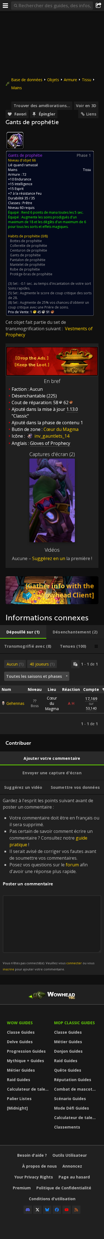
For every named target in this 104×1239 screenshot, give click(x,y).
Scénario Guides (70, 1098)
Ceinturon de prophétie (28, 250)
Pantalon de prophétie (27, 259)
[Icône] (15, 140)
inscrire (8, 969)
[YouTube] (66, 1210)
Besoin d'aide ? (32, 1155)
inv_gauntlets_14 (51, 436)
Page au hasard (74, 1177)
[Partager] (98, 5)
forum (72, 865)
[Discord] (28, 1210)
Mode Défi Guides (71, 1108)
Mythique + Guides (25, 1060)
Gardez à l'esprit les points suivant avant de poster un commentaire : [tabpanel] (51, 884)
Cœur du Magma (52, 703)
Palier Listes (19, 1098)
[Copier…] (75, 664)
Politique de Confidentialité (63, 1187)
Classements (67, 1127)
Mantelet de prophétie (27, 264)
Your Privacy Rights (33, 1177)
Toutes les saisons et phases (34, 676)
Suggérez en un (48, 558)
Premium (22, 1187)
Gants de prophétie (25, 255)
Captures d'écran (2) (52, 454)
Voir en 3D (86, 105)
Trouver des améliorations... (42, 105)
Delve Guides (20, 1041)
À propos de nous (39, 1166)
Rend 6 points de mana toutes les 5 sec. (52, 212)
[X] (37, 1210)
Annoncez (72, 1166)
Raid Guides (18, 1079)
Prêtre (27, 203)
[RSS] (76, 1210)
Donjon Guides (68, 1051)
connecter (74, 963)
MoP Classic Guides (74, 1022)
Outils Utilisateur (69, 1155)
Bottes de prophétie (26, 240)
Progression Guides (26, 1051)
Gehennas (15, 703)
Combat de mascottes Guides (76, 1089)
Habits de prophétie (24, 236)
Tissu (86, 79)
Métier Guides (21, 1070)
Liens (91, 114)
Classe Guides (21, 1032)
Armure (70, 79)
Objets (53, 79)
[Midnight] (17, 1108)
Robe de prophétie (25, 269)
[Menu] (5, 5)
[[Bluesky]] (47, 1210)
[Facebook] (57, 1210)
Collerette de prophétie (28, 245)
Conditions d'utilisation (52, 1198)
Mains (16, 87)
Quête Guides (67, 1070)
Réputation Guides (72, 1079)
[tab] (23, 632)
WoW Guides (20, 1022)
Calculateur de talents (29, 1089)
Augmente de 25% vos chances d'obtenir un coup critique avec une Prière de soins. (48, 305)
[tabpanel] (52, 694)
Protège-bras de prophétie (31, 274)
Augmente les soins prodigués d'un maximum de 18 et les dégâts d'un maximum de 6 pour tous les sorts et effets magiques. (47, 222)
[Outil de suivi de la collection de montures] (52, 590)
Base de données (26, 79)
